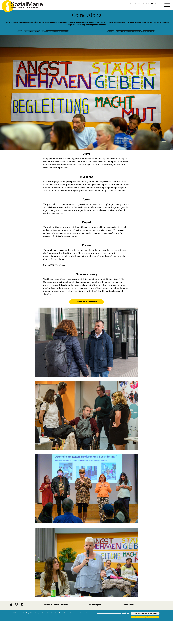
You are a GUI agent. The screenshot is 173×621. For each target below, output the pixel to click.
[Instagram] (15, 605)
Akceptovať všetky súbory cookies (145, 617)
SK (152, 3)
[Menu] (168, 5)
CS (139, 3)
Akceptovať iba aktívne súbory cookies (145, 613)
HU (147, 3)
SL (156, 3)
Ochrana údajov (128, 605)
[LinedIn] (20, 605)
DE (131, 3)
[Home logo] (21, 5)
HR (143, 3)
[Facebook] (10, 605)
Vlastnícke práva (95, 605)
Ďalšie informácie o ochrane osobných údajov (113, 613)
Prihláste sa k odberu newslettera (56, 605)
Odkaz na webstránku (86, 301)
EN (135, 3)
